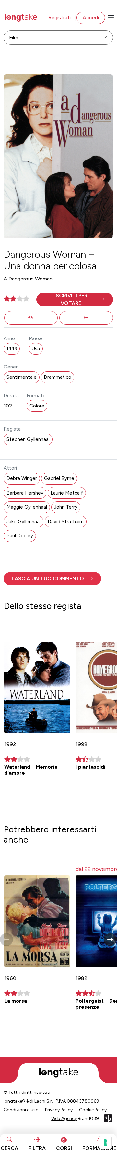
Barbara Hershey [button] (24, 493)
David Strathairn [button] (66, 522)
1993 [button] (11, 349)
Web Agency (64, 1118)
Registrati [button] (59, 18)
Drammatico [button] (57, 377)
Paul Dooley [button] (19, 536)
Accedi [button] (91, 18)
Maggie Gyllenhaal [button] (26, 507)
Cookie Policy (93, 1110)
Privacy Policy (59, 1110)
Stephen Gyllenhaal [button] (28, 439)
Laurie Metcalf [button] (67, 493)
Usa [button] (36, 349)
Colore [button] (36, 406)
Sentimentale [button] (21, 377)
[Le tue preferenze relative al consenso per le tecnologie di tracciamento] (105, 1142)
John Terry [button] (65, 507)
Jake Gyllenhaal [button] (23, 522)
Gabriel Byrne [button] (59, 478)
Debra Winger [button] (21, 478)
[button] (74, 299)
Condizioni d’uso (21, 1110)
